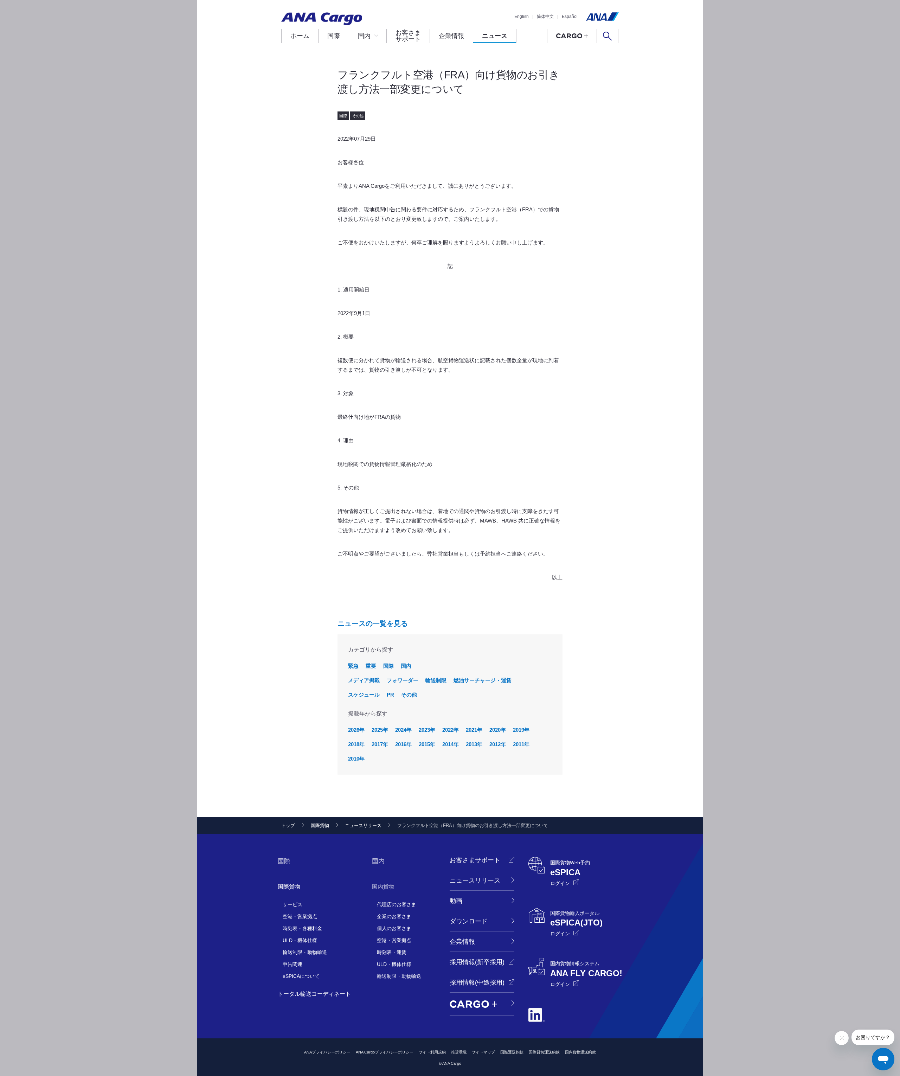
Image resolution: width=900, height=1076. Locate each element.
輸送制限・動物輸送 (305, 952)
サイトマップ (483, 1052)
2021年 (474, 730)
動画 (456, 901)
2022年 (450, 730)
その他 (409, 695)
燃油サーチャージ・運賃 (483, 680)
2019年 (521, 730)
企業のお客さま (394, 916)
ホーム (299, 35)
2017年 (380, 744)
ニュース (494, 35)
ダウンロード (469, 921)
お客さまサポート (408, 36)
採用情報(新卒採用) (477, 962)
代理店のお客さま (396, 904)
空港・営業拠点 (300, 916)
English (521, 16)
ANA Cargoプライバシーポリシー (384, 1052)
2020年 (497, 730)
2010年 (356, 759)
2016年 (403, 744)
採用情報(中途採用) (477, 982)
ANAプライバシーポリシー (327, 1052)
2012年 (497, 744)
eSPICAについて (301, 976)
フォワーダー (402, 680)
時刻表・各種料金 (302, 928)
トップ (288, 825)
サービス (292, 904)
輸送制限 (435, 680)
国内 (364, 35)
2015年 (427, 744)
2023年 (427, 730)
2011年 (521, 744)
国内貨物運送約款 (580, 1052)
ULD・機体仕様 (300, 940)
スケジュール (364, 695)
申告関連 (292, 964)
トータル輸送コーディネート (314, 994)
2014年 (450, 744)
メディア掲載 (364, 680)
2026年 (356, 730)
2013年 (474, 744)
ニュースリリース (363, 825)
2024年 (403, 730)
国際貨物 (320, 825)
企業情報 (451, 35)
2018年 (356, 744)
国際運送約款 (511, 1052)
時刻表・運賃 (391, 952)
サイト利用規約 (432, 1052)
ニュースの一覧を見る (373, 623)
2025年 (380, 730)
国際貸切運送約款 (544, 1052)
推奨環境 (459, 1052)
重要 (371, 666)
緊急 (353, 666)
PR (390, 695)
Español (570, 16)
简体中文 (545, 16)
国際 (333, 35)
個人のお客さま (394, 928)
